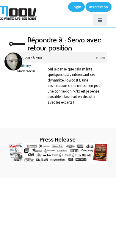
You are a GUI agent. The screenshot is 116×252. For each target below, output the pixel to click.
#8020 (100, 58)
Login (76, 7)
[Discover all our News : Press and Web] (58, 153)
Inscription (98, 7)
